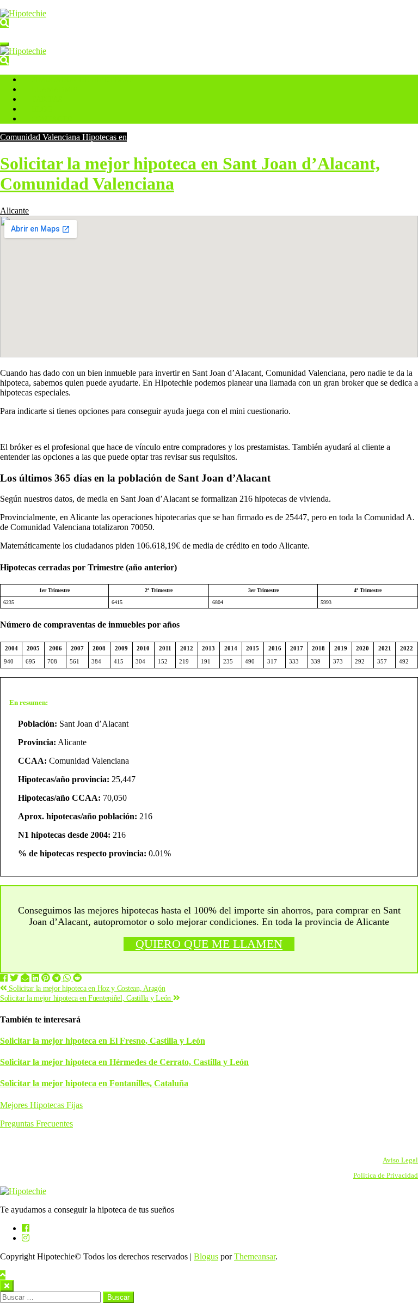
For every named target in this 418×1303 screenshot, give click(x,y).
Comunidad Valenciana (41, 137)
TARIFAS (47, 99)
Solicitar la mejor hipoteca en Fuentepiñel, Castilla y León (86, 998)
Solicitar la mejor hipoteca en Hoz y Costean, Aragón (86, 988)
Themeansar (254, 1256)
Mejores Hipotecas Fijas (41, 1105)
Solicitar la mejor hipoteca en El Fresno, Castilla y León (102, 1040)
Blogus (206, 1256)
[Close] (7, 1286)
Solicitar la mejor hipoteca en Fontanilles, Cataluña (94, 1083)
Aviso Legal (400, 1160)
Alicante (14, 210)
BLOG (42, 109)
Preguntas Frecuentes (36, 1123)
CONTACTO (52, 119)
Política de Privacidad (385, 1175)
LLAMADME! (55, 90)
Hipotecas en (104, 137)
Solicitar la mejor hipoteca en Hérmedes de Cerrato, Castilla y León (124, 1062)
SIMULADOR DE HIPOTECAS (83, 80)
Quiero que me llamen (209, 944)
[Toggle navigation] (4, 44)
